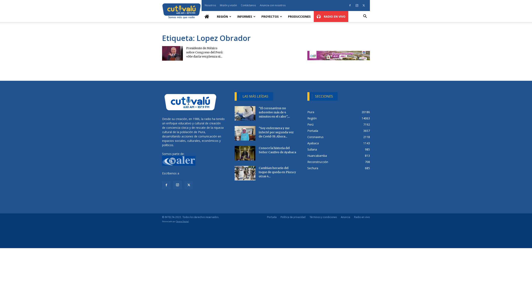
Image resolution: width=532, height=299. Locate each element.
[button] (365, 17)
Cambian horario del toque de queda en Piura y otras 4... (277, 172)
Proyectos (270, 16)
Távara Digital (182, 221)
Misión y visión (228, 5)
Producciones (299, 16)
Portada (272, 217)
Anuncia (345, 217)
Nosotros (210, 5)
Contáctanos (248, 5)
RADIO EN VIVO (334, 16)
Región (222, 16)
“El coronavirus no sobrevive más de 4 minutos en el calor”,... (274, 112)
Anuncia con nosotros (273, 5)
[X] (364, 5)
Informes (244, 16)
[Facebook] (350, 5)
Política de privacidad (293, 217)
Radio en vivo (362, 217)
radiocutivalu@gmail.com (197, 173)
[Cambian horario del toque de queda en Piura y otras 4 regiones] (245, 173)
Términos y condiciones (323, 217)
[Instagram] (357, 5)
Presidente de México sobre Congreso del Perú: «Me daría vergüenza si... (204, 52)
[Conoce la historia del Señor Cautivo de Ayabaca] (245, 153)
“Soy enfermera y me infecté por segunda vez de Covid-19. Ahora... (276, 132)
